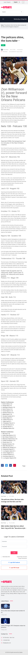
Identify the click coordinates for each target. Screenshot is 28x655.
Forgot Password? (22, 558)
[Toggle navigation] (3, 19)
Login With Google (14, 567)
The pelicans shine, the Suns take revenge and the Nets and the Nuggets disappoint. (12, 501)
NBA (3, 45)
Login (5, 2)
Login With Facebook (15, 562)
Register (9, 2)
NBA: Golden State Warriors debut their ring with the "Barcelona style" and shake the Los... (13, 528)
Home (2, 25)
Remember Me (6, 556)
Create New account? (22, 556)
